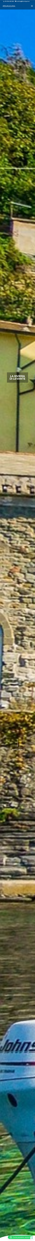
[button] (20, 1237)
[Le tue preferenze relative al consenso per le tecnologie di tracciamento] (32, 1238)
